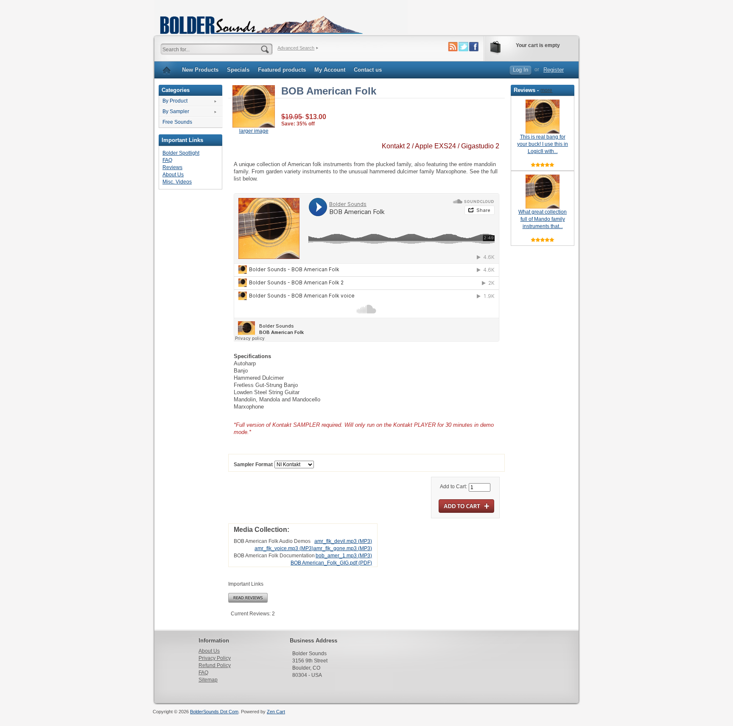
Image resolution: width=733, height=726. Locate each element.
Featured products (282, 70)
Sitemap (208, 680)
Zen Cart (276, 711)
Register (553, 70)
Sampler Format (253, 465)
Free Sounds (177, 122)
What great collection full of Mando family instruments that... (542, 219)
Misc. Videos (177, 182)
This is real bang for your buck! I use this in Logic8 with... (542, 144)
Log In (520, 70)
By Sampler (175, 111)
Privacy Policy (215, 658)
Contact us (368, 70)
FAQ (167, 160)
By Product (174, 101)
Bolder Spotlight (180, 153)
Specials (238, 70)
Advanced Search (295, 47)
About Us (173, 175)
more (546, 90)
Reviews (172, 167)
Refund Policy (215, 665)
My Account (329, 70)
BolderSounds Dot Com (214, 711)
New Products (200, 70)
